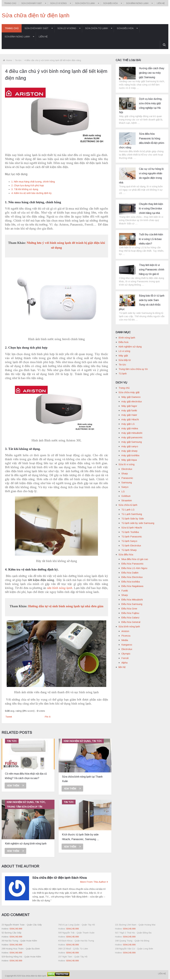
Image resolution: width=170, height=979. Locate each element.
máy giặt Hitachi (130, 419)
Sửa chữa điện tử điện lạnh (35, 15)
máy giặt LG (128, 423)
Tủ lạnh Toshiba (130, 532)
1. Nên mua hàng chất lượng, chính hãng (33, 181)
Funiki (124, 590)
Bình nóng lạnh (127, 337)
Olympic (125, 653)
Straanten (126, 500)
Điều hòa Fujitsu (130, 613)
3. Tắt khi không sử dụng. (25, 189)
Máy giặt (123, 355)
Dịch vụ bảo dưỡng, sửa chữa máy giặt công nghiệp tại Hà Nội (140, 105)
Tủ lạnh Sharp (129, 550)
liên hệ (161, 3)
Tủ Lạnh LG (127, 509)
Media (124, 640)
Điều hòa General (130, 622)
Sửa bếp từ (125, 360)
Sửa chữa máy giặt (31, 3)
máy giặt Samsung (131, 441)
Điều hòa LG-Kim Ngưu (134, 568)
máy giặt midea (129, 428)
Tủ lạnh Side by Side (132, 518)
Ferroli (124, 658)
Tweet (8, 716)
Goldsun (125, 495)
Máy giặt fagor (129, 406)
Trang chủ (10, 3)
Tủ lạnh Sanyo (129, 541)
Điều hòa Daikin (129, 572)
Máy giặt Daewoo (131, 397)
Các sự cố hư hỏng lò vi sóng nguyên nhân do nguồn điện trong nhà (141, 175)
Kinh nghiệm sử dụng (130, 346)
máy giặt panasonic (132, 437)
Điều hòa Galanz (130, 617)
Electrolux (126, 469)
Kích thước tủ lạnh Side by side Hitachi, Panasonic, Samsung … (80, 836)
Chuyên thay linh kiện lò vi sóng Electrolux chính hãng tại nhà (151, 208)
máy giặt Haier (129, 414)
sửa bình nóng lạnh (59, 588)
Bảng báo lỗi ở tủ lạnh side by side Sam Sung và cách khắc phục (141, 302)
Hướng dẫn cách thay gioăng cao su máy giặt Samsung (151, 73)
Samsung (126, 482)
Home (9, 60)
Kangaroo (126, 644)
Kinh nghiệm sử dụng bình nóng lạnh (25, 843)
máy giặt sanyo (129, 446)
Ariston (125, 631)
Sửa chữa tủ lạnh (85, 3)
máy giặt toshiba (130, 455)
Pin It (47, 716)
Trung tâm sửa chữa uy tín (133, 369)
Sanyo (124, 487)
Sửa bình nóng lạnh (137, 3)
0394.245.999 (15, 928)
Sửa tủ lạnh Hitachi (131, 527)
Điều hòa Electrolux (132, 577)
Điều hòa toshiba (130, 581)
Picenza (125, 635)
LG (123, 491)
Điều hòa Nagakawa (132, 586)
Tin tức (18, 60)
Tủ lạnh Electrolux (131, 545)
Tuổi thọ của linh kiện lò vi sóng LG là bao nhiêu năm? (151, 239)
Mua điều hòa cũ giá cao (134, 559)
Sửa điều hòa (110, 3)
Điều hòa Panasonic (132, 563)
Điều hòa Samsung (131, 604)
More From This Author (93, 881)
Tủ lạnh (123, 373)
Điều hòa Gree (129, 608)
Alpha (124, 662)
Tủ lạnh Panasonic (131, 536)
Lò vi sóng (124, 351)
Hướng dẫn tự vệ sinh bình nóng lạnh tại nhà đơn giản (65, 606)
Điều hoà (123, 342)
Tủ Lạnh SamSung (131, 514)
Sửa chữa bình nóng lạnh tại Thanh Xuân (82, 779)
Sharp (124, 473)
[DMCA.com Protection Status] (58, 976)
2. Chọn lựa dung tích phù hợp (27, 185)
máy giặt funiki (129, 410)
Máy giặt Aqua (129, 459)
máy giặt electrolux (131, 401)
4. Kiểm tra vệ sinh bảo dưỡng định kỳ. (31, 193)
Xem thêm (13, 785)
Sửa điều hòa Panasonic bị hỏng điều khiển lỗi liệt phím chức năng (141, 140)
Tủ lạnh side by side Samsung (137, 523)
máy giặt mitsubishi (131, 432)
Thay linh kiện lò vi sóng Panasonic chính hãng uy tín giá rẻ (151, 269)
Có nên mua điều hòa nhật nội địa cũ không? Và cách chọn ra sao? (26, 776)
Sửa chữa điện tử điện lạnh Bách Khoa (59, 877)
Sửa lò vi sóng (58, 3)
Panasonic (127, 478)
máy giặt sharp (129, 450)
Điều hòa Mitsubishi (132, 599)
